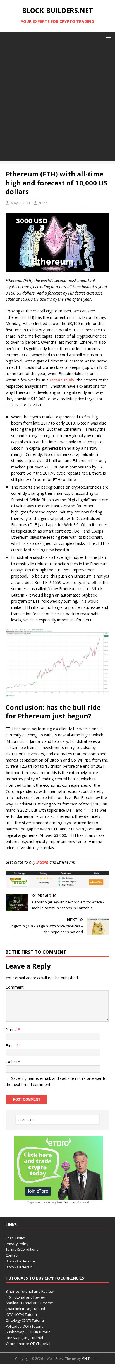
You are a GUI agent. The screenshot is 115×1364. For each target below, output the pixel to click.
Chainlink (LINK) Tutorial (25, 1308)
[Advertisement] (57, 103)
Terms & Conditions (22, 1249)
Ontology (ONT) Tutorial (25, 1320)
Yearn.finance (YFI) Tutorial (28, 1343)
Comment (15, 987)
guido (43, 203)
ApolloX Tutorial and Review (29, 1302)
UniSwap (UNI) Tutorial (24, 1337)
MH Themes (91, 1358)
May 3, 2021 (20, 203)
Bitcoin (42, 862)
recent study (62, 380)
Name (12, 1029)
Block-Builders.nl (19, 1266)
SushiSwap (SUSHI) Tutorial (28, 1331)
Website (13, 1061)
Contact (12, 1255)
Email (11, 1045)
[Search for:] (57, 1120)
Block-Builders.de (20, 1261)
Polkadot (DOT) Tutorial (25, 1326)
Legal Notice (16, 1237)
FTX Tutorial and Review (26, 1297)
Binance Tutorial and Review (30, 1291)
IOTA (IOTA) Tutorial (22, 1314)
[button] (107, 37)
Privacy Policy (17, 1243)
